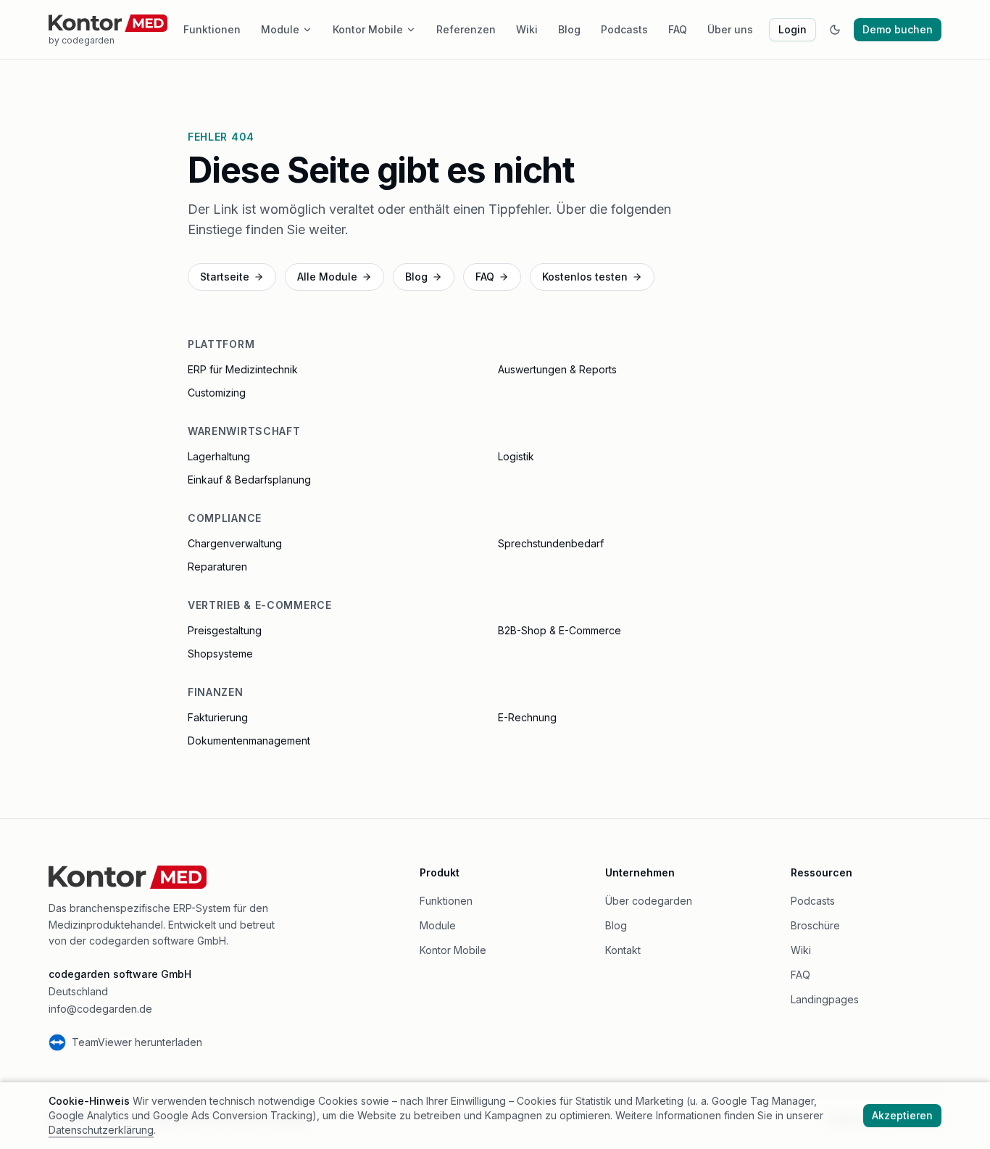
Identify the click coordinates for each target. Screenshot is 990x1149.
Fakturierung (218, 717)
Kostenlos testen (585, 276)
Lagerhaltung (219, 456)
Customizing (217, 392)
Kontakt (623, 950)
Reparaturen (217, 566)
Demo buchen (897, 29)
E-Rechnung (527, 717)
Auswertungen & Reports (557, 369)
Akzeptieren (902, 1115)
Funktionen (212, 29)
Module (280, 29)
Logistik (516, 456)
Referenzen (466, 29)
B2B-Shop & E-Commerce (559, 630)
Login (792, 29)
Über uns (730, 29)
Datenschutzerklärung (101, 1130)
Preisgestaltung (225, 630)
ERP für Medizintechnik (243, 369)
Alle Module (327, 276)
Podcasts (624, 29)
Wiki (527, 29)
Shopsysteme (220, 653)
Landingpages (825, 999)
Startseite (224, 276)
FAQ (677, 29)
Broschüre (815, 925)
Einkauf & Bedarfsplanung (249, 479)
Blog (569, 29)
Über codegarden (648, 901)
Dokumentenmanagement (249, 740)
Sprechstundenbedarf (551, 543)
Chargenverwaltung (235, 543)
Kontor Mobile (368, 29)
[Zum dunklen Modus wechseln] (835, 30)
